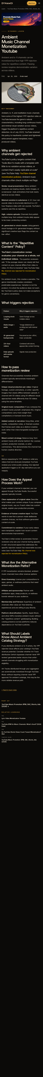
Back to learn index (9, 690)
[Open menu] (39, 3)
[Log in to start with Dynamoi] (21, 19)
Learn (3, 9)
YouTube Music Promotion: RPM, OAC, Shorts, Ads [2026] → (21, 705)
